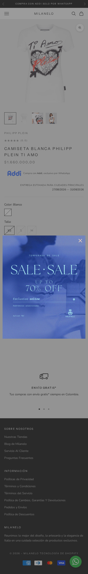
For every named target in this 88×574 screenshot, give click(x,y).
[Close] (80, 241)
